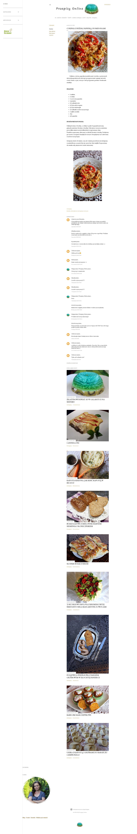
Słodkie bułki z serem (77, 564)
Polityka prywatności (41, 817)
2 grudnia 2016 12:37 (76, 226)
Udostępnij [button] (51, 25)
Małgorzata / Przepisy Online (79, 269)
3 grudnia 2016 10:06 (76, 246)
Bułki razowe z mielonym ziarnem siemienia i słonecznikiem (84, 525)
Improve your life (76, 219)
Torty (69, 17)
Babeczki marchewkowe (79, 715)
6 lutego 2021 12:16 (75, 329)
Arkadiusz (74, 231)
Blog (24, 817)
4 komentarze (76, 609)
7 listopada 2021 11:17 (76, 359)
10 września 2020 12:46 (76, 264)
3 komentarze (76, 529)
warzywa (51, 35)
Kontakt (33, 817)
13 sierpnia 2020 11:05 (76, 255)
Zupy (84, 17)
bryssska (73, 241)
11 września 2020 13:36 (76, 273)
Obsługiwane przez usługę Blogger (81, 809)
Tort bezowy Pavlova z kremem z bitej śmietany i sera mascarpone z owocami (87, 605)
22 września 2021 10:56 (76, 350)
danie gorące (52, 33)
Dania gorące (77, 17)
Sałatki (89, 17)
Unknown (74, 250)
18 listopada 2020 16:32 (76, 309)
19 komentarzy (76, 566)
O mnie (28, 817)
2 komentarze (76, 757)
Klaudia (73, 278)
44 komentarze (76, 404)
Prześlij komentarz (72, 363)
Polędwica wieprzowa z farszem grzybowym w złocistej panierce (83, 676)
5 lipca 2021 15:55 (75, 338)
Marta (73, 259)
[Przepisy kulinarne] (8, 34)
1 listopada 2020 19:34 (76, 300)
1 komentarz (75, 445)
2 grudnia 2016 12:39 (76, 237)
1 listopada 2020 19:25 (76, 282)
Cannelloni (73, 443)
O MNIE (5, 4)
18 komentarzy (76, 485)
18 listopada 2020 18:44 (76, 319)
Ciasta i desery (62, 17)
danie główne (52, 31)
